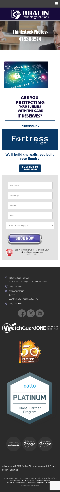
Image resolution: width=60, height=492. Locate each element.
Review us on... (13, 442)
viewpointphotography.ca (30, 485)
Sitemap (14, 469)
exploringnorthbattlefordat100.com (37, 480)
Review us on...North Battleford (45, 444)
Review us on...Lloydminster (29, 444)
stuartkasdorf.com (50, 478)
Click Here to (30, 168)
